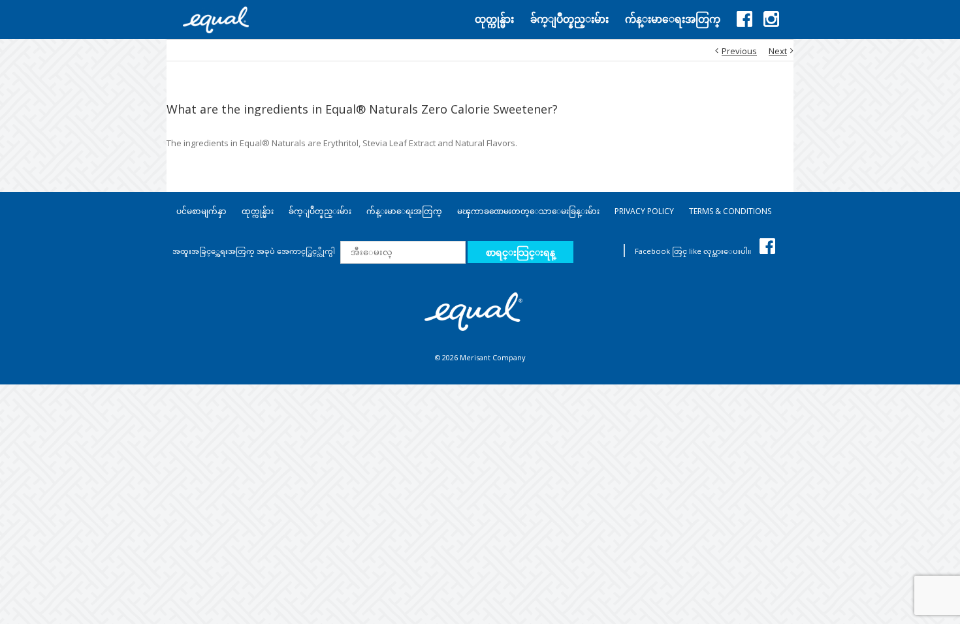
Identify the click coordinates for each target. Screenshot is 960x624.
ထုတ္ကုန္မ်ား (258, 211)
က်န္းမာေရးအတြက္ (404, 211)
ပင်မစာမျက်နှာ (201, 211)
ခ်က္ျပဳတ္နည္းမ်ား (320, 211)
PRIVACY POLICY (644, 211)
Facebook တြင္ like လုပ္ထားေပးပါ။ (694, 251)
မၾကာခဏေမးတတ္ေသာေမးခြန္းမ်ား (528, 211)
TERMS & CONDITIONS (730, 211)
